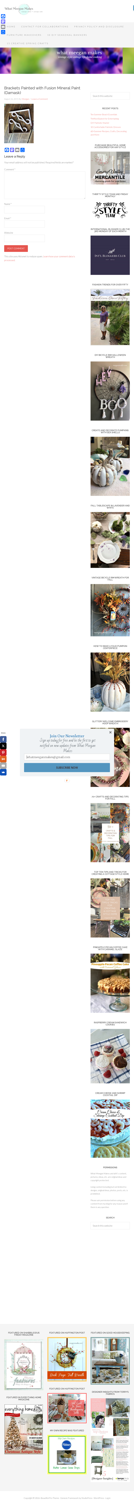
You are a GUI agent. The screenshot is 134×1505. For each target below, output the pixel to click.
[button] (67, 736)
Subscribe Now (67, 767)
